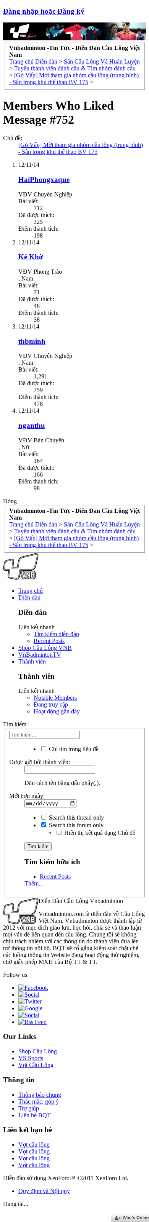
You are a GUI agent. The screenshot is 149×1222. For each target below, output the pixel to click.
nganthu (31, 425)
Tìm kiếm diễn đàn (56, 634)
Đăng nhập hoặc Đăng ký (43, 11)
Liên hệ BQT (34, 1115)
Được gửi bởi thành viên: (39, 762)
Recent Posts (49, 641)
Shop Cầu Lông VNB (45, 648)
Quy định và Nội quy (44, 1191)
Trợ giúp (28, 1108)
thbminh (31, 341)
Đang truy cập (51, 704)
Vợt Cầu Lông (35, 1065)
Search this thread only (75, 817)
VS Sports (30, 1058)
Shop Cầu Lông (37, 1051)
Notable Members (55, 697)
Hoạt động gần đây (57, 711)
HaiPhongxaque (44, 179)
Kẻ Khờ (30, 257)
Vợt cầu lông (34, 1144)
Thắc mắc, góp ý (38, 1101)
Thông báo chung (39, 1094)
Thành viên (32, 661)
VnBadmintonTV (39, 654)
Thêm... (33, 883)
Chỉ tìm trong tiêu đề (73, 749)
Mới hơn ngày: (27, 796)
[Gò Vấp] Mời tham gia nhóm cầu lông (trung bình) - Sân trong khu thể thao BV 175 (80, 148)
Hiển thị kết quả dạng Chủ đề (99, 833)
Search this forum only (75, 825)
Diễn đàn (29, 597)
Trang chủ (30, 590)
